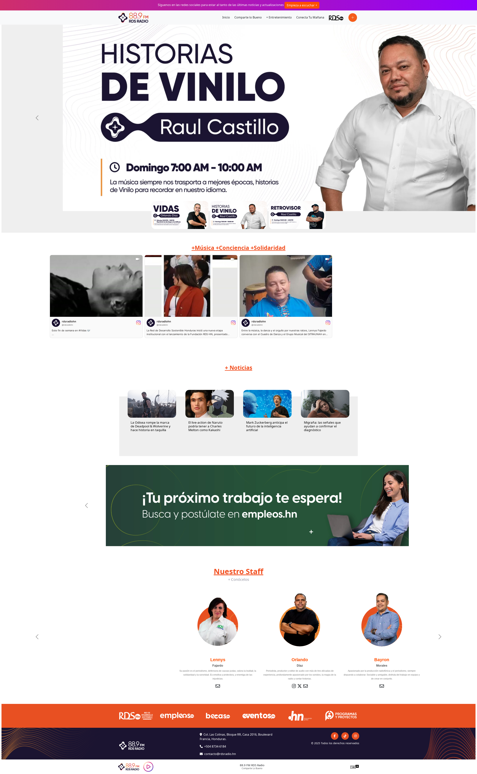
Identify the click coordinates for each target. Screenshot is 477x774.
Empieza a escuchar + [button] (302, 5)
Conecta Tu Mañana (310, 17)
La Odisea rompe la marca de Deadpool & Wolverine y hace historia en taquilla (150, 426)
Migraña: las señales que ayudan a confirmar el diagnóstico (322, 426)
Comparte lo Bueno (248, 17)
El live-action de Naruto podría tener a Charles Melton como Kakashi (205, 426)
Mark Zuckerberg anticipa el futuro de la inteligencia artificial (267, 426)
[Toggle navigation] (352, 17)
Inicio (226, 17)
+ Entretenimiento (279, 17)
